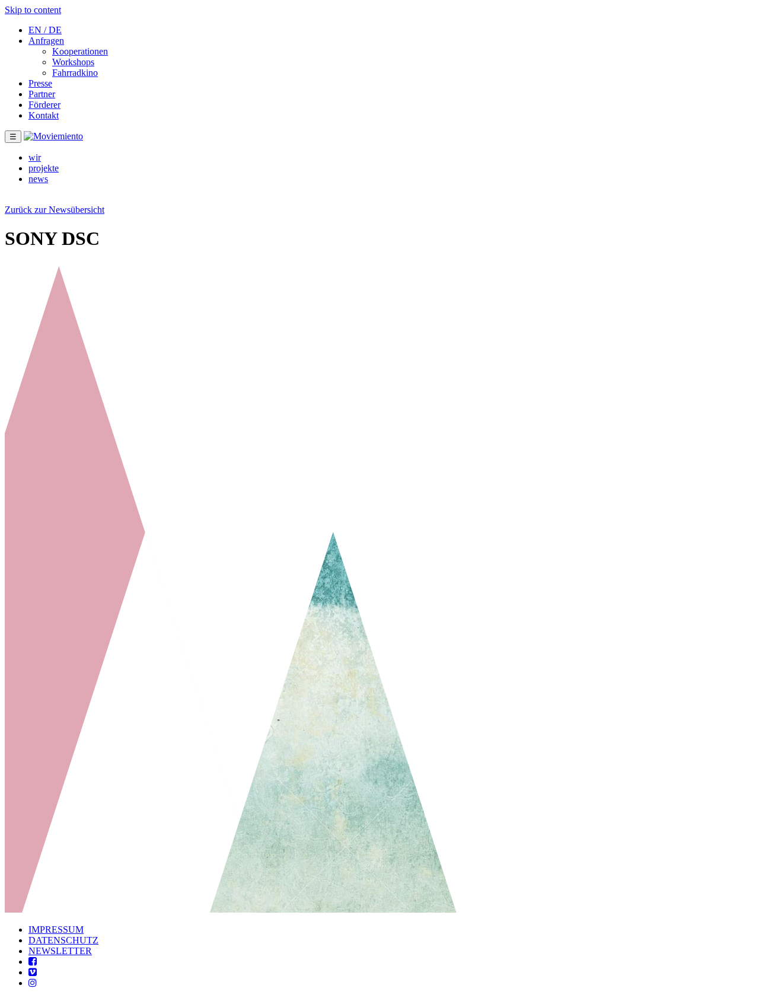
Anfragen (46, 41)
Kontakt (43, 115)
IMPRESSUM (56, 929)
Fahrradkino (75, 73)
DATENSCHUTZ (63, 940)
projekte (43, 168)
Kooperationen (80, 51)
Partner (41, 94)
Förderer (44, 105)
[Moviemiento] (53, 136)
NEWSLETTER (60, 951)
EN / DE (45, 30)
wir (34, 157)
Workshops (73, 62)
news (38, 179)
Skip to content (33, 10)
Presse (40, 83)
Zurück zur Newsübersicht (54, 210)
